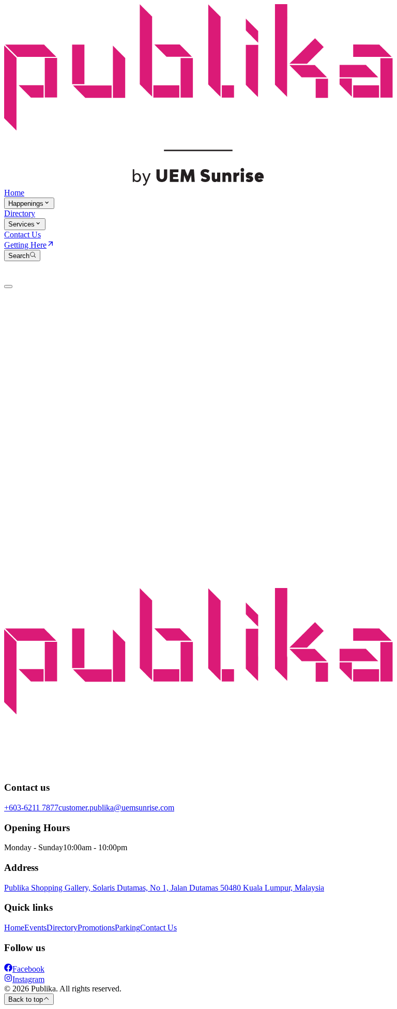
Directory (19, 213)
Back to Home (29, 387)
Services (21, 225)
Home (14, 192)
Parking (127, 927)
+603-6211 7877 (31, 807)
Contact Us (22, 234)
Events (35, 927)
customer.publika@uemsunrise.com (116, 807)
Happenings (25, 203)
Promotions (96, 927)
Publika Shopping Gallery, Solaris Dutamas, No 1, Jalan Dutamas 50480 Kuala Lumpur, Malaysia (164, 887)
